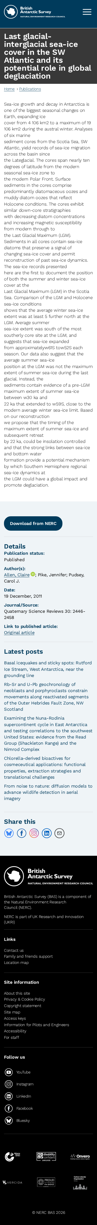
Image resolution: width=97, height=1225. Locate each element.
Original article (19, 632)
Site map (12, 1012)
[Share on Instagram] (34, 833)
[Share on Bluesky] (9, 833)
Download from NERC (33, 523)
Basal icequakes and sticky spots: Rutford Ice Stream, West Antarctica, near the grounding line (48, 669)
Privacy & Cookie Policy (24, 999)
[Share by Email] (59, 833)
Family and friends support (28, 956)
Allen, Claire (16, 574)
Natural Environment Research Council (35, 905)
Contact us (14, 950)
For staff (11, 1037)
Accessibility (15, 1031)
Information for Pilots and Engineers (36, 1024)
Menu (87, 12)
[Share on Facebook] (22, 833)
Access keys (15, 1018)
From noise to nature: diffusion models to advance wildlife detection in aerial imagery (48, 792)
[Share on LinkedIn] (47, 833)
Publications (30, 89)
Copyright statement (22, 1005)
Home (9, 89)
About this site (17, 993)
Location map (16, 962)
